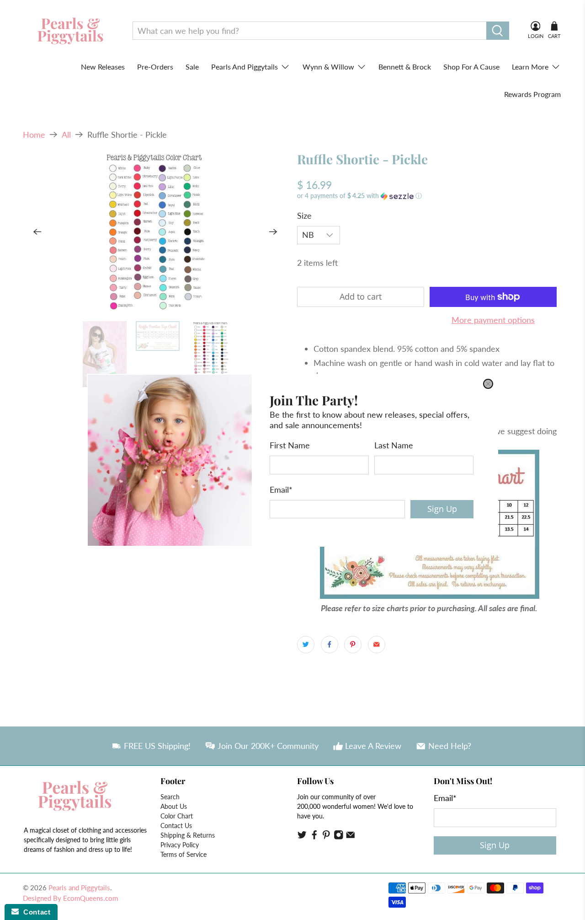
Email (281, 489)
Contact (34, 912)
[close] (488, 383)
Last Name (393, 445)
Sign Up (442, 508)
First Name (290, 445)
